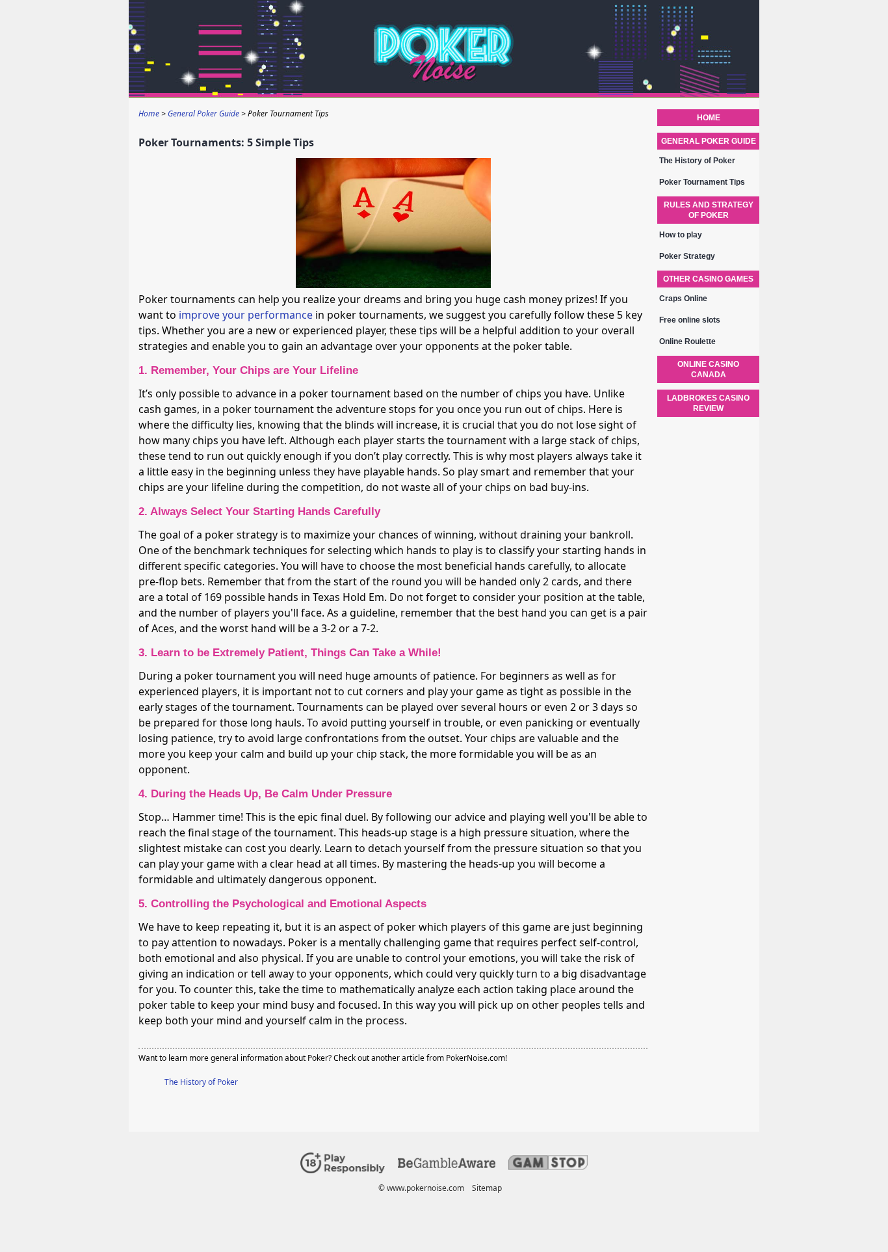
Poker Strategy (687, 256)
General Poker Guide (708, 141)
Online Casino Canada (708, 369)
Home (708, 117)
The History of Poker (201, 1081)
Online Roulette (687, 341)
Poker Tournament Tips (702, 182)
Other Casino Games (708, 279)
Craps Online (683, 298)
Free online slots (689, 320)
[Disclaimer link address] (446, 1165)
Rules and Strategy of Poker (708, 210)
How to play (680, 234)
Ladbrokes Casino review (708, 403)
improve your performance (246, 315)
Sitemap (487, 1187)
